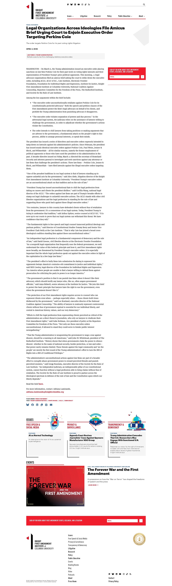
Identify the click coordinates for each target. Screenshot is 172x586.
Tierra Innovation (39, 581)
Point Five (54, 580)
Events (70, 561)
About (141, 16)
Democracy (68, 400)
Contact (111, 578)
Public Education (124, 16)
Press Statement (32, 25)
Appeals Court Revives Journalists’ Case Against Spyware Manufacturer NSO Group (86, 437)
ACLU (61, 400)
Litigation (83, 16)
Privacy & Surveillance (74, 426)
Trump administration (38, 400)
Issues (69, 16)
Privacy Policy (114, 581)
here (41, 384)
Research (97, 16)
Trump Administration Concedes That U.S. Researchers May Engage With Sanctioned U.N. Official (126, 439)
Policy (109, 16)
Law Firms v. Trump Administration (39, 55)
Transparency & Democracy (116, 426)
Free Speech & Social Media (33, 426)
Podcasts (71, 574)
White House (52, 400)
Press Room (72, 581)
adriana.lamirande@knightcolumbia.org (45, 392)
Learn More (92, 485)
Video (70, 571)
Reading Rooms (73, 564)
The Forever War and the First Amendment (113, 471)
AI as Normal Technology (41, 435)
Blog (69, 568)
